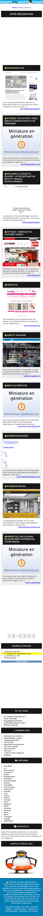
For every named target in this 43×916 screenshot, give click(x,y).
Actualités (8, 766)
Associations (9, 770)
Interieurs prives (16, 486)
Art (5, 768)
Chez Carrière (9, 749)
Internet (7, 791)
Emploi (6, 774)
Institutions (8, 789)
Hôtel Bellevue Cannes (13, 738)
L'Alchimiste (8, 742)
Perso (6, 802)
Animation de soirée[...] (13, 736)
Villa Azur (7, 751)
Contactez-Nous (20, 909)
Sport (6, 814)
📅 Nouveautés (10, 658)
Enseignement (9, 776)
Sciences (7, 808)
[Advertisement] (21, 39)
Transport (8, 817)
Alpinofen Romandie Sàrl (14, 744)
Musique (7, 800)
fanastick (12, 285)
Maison (7, 798)
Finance (7, 783)
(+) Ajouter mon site (12, 651)
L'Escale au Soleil (11, 746)
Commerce (8, 772)
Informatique (9, 787)
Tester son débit (10, 719)
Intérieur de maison (17, 436)
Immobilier (8, 785)
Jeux (6, 793)
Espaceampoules (15, 68)
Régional (7, 804)
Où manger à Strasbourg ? (15, 716)
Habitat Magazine (16, 335)
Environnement (10, 781)
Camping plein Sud (11, 740)
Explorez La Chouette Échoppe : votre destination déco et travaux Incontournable (19, 178)
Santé (6, 806)
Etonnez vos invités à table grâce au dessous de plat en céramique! (21, 121)
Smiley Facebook (11, 725)
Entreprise (8, 779)
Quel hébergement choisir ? (15, 723)
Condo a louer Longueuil (14, 753)
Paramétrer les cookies (28, 911)
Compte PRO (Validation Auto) (18, 654)
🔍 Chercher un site (12, 656)
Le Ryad (7, 755)
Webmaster (8, 821)
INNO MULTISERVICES (17, 385)
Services (7, 810)
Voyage (7, 819)
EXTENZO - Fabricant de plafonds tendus (18, 233)
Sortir (6, 812)
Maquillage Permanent (13, 721)
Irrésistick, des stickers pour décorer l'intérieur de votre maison (19, 539)
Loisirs (6, 795)
